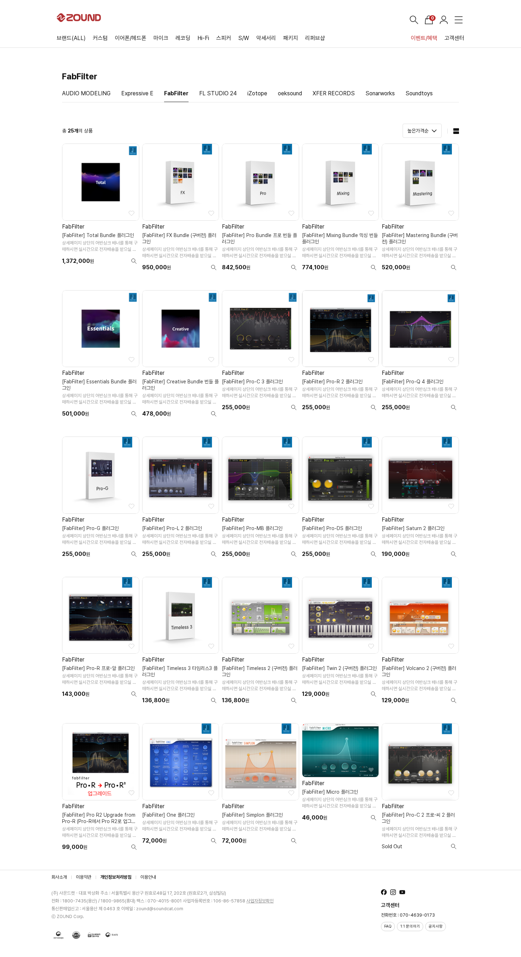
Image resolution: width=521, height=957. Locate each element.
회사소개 (59, 877)
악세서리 (266, 38)
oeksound (290, 93)
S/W (243, 38)
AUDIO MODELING (86, 93)
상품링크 (100, 209)
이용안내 (148, 877)
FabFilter (176, 93)
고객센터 (454, 38)
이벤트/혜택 (424, 38)
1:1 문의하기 (410, 926)
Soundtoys (419, 93)
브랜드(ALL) (71, 38)
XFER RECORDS (334, 93)
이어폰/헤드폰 (130, 38)
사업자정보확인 (260, 900)
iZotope (257, 93)
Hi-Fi (203, 38)
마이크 (160, 38)
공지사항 (435, 926)
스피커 (223, 38)
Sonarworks (380, 93)
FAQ (388, 926)
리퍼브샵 (315, 38)
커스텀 (100, 38)
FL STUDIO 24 (218, 93)
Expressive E (137, 93)
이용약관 (83, 877)
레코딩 (182, 38)
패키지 (290, 38)
